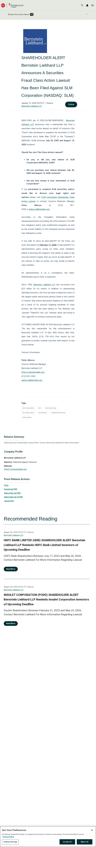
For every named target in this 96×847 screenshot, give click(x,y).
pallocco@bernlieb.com (39, 209)
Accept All (67, 842)
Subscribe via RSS (12, 493)
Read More (10, 569)
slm (39, 408)
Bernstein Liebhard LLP (31, 106)
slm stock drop (50, 408)
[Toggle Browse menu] (86, 14)
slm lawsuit (43, 413)
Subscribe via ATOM (13, 497)
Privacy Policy (8, 837)
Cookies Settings (10, 842)
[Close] (92, 830)
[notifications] (87, 5)
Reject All (84, 842)
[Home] (12, 5)
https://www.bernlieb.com (33, 372)
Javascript (9, 501)
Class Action (27, 417)
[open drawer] (92, 5)
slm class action (28, 413)
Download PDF (10, 489)
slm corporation (28, 408)
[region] (48, 836)
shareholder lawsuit (58, 413)
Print (6, 485)
